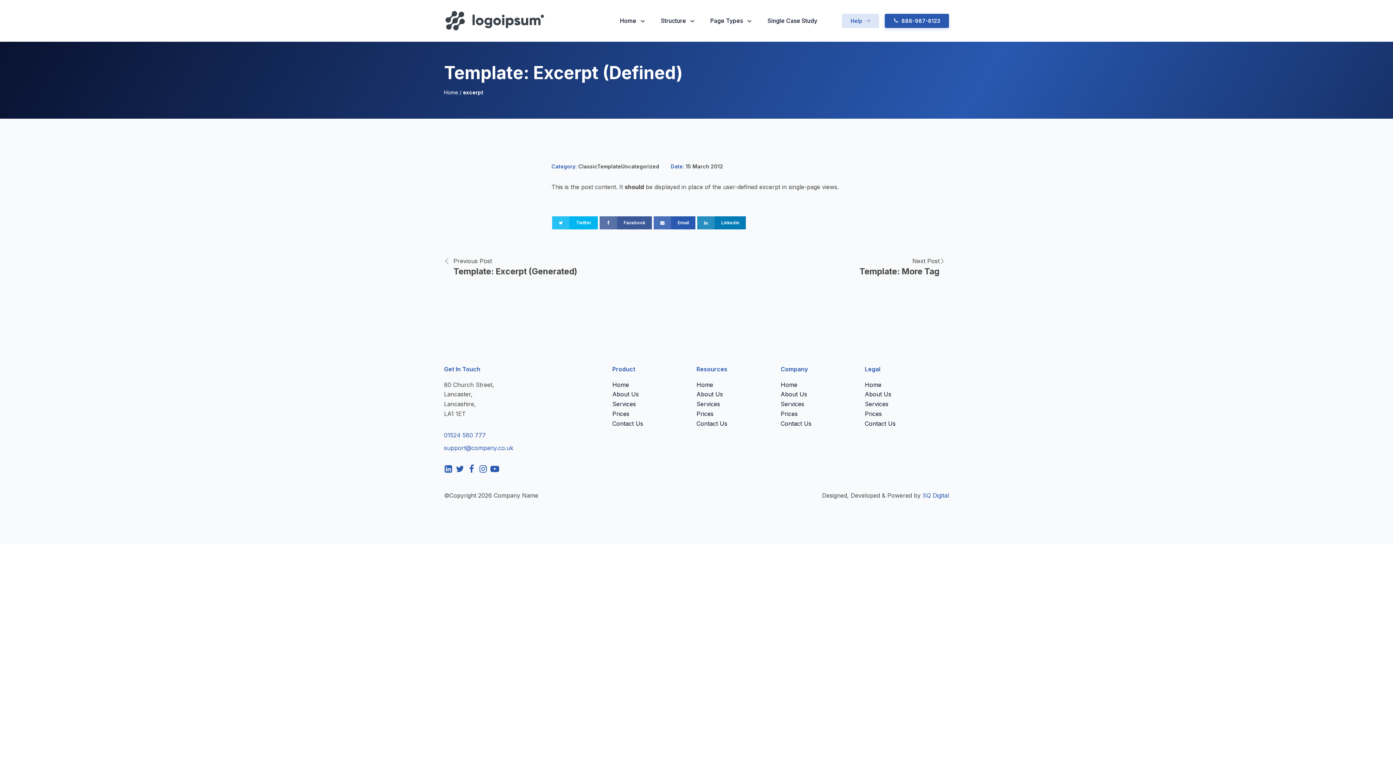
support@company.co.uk (478, 448)
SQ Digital (935, 495)
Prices (620, 413)
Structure (673, 20)
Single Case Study (792, 20)
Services (624, 404)
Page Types (726, 20)
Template (609, 166)
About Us (625, 394)
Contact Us (627, 423)
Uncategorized (640, 166)
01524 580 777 (465, 435)
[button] (860, 21)
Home (628, 20)
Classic (587, 166)
